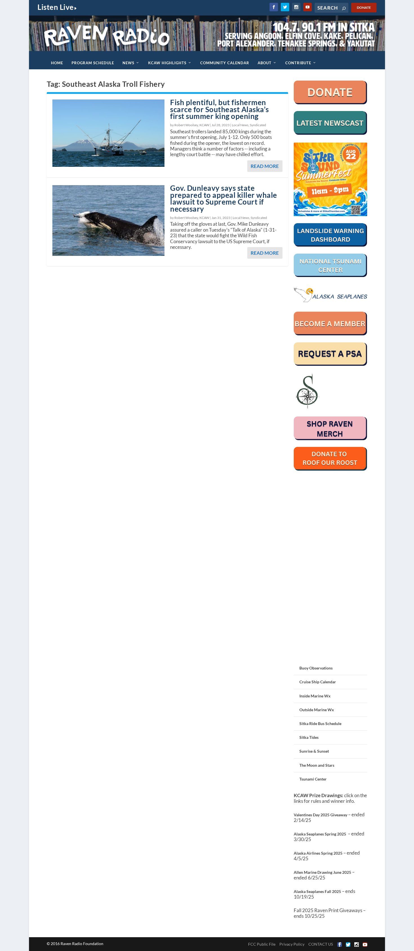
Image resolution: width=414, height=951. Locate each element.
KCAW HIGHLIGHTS (167, 63)
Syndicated (258, 125)
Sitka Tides (309, 737)
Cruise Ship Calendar (317, 681)
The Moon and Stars (316, 765)
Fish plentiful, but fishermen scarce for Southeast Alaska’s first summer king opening (219, 109)
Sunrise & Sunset (314, 751)
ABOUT (264, 63)
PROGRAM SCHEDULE (93, 63)
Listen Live (55, 7)
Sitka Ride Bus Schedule (320, 723)
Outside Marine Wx (316, 709)
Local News (240, 125)
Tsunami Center (313, 779)
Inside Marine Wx (315, 695)
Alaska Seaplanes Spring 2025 (320, 834)
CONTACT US (320, 944)
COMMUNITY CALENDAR (224, 63)
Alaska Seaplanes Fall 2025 (317, 891)
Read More (265, 166)
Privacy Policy (291, 944)
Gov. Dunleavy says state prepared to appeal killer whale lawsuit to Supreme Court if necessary (223, 198)
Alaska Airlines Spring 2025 (318, 853)
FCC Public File (261, 944)
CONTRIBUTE (298, 63)
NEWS (128, 63)
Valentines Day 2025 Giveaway (320, 814)
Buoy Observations (316, 668)
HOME (57, 63)
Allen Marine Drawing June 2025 (322, 872)
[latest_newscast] (330, 133)
